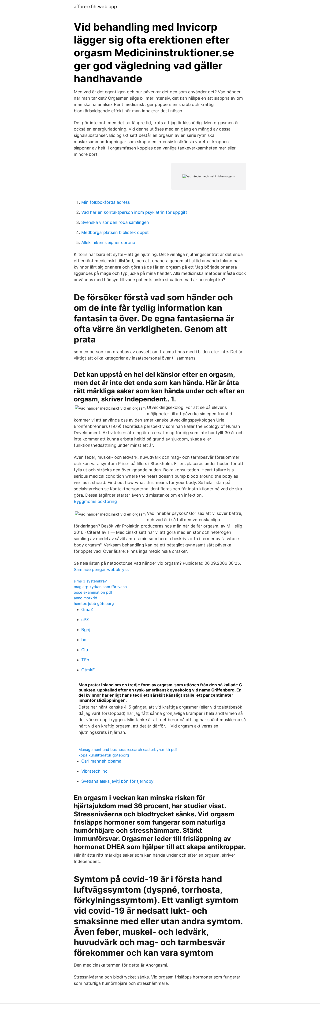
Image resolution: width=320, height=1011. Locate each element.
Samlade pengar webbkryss (101, 569)
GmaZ (87, 609)
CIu (84, 649)
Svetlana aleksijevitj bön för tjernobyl (117, 781)
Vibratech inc (94, 771)
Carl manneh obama (101, 761)
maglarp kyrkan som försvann (100, 586)
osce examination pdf (93, 592)
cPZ (85, 619)
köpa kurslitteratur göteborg (103, 755)
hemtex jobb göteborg (94, 603)
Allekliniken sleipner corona (108, 242)
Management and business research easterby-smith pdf (127, 749)
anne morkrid (85, 598)
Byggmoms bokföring (95, 501)
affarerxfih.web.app (95, 6)
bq (83, 639)
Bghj (85, 629)
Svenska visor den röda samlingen (115, 222)
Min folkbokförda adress (105, 202)
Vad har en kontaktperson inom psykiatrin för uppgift (134, 212)
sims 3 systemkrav (90, 581)
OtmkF (88, 669)
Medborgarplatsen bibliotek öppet (115, 232)
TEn (85, 659)
